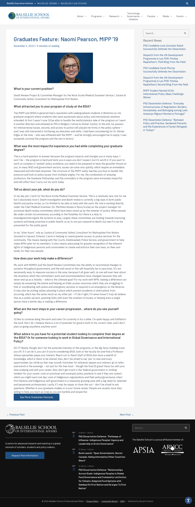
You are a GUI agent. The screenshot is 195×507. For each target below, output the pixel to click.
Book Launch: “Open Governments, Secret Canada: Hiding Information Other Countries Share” (102, 457)
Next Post (127, 414)
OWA (122, 501)
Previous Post (15, 414)
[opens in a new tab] (20, 3)
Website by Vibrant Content (140, 501)
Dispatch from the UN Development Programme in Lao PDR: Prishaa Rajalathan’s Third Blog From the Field (164, 58)
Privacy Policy (92, 501)
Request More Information (25, 455)
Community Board (109, 501)
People (151, 16)
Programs (96, 16)
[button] (187, 3)
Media (166, 16)
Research (114, 16)
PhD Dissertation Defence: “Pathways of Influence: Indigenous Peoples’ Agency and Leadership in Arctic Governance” (101, 440)
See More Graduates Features (36, 397)
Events (180, 16)
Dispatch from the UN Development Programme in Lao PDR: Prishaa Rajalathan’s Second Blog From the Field (165, 81)
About (80, 16)
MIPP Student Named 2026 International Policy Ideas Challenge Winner (163, 94)
